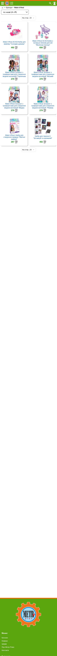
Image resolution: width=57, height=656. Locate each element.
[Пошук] (50, 3)
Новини (5, 641)
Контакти (5, 650)
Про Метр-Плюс (8, 647)
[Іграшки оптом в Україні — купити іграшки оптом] (2, 8)
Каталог (5, 638)
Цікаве (4, 644)
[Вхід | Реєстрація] (54, 3)
